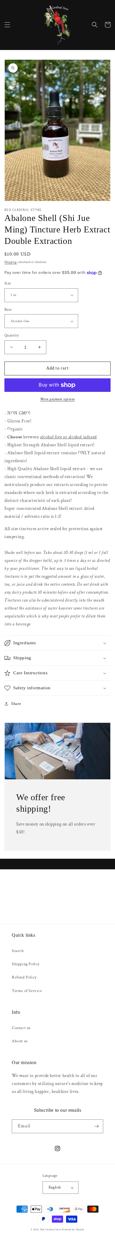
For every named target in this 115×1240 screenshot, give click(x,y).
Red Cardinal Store (50, 1229)
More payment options (57, 399)
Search (18, 950)
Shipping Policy (26, 964)
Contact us (21, 1028)
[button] (7, 24)
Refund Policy (24, 977)
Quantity (11, 335)
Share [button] (16, 703)
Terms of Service (27, 990)
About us (20, 1041)
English (55, 1187)
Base (8, 309)
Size (7, 283)
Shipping (10, 262)
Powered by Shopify (73, 1229)
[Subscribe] (96, 1126)
